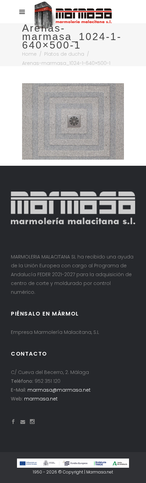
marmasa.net (41, 398)
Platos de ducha (64, 54)
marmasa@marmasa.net (59, 390)
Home (29, 54)
